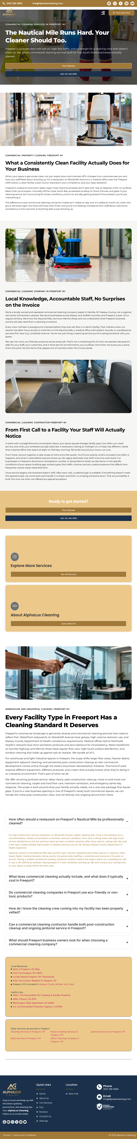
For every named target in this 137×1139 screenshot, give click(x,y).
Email (107, 1096)
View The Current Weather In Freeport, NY (35, 980)
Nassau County (47, 984)
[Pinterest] (126, 3)
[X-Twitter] (121, 3)
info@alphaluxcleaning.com (117, 1099)
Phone (107, 1086)
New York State (66, 984)
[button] (103, 13)
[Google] (4, 1122)
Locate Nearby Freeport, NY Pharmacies (33, 976)
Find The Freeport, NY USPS (27, 973)
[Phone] (99, 1087)
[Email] (99, 1097)
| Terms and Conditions (24, 1135)
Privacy (7, 1135)
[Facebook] (109, 3)
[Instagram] (115, 3)
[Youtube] (132, 3)
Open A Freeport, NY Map (26, 969)
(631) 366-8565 (111, 1089)
